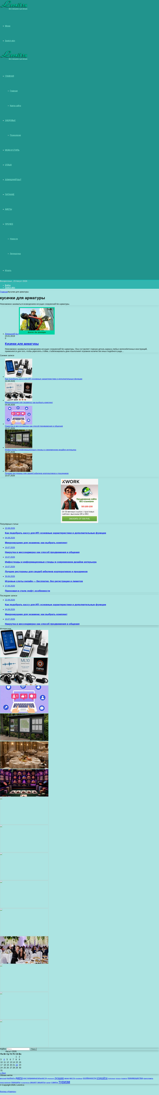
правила (124, 1078)
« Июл (3, 1073)
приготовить (148, 1078)
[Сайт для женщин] (14, 9)
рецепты (41, 1082)
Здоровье (10, 120)
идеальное (50, 1078)
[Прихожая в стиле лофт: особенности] (24, 824)
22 (17, 1065)
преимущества (135, 1078)
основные (78, 1078)
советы (54, 1082)
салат (48, 1082)
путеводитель (25, 1082)
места (72, 1078)
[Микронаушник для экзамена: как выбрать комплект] (18, 400)
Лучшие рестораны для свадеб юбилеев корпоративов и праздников (37, 473)
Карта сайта (15, 106)
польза (118, 1078)
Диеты (8, 209)
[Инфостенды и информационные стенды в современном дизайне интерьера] (18, 447)
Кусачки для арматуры (22, 343)
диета (19, 1078)
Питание (9, 194)
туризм (64, 1082)
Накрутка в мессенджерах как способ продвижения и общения (34, 426)
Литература (15, 254)
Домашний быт (13, 180)
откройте (102, 1078)
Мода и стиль (12, 150)
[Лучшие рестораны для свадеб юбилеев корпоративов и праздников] (18, 471)
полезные (111, 1078)
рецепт (33, 1082)
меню (66, 1078)
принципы (15, 1082)
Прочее (9, 224)
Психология (15, 135)
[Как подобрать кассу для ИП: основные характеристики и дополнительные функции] (18, 377)
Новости (14, 239)
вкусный (3, 1078)
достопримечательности (35, 1078)
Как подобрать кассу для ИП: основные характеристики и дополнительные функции (43, 379)
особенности (89, 1078)
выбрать (11, 1078)
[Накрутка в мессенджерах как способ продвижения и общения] (18, 424)
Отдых (8, 165)
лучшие (59, 1078)
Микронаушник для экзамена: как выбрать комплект (29, 402)
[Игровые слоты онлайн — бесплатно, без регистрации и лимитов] (24, 796)
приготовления (5, 1082)
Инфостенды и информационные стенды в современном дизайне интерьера (40, 450)
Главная (14, 91)
